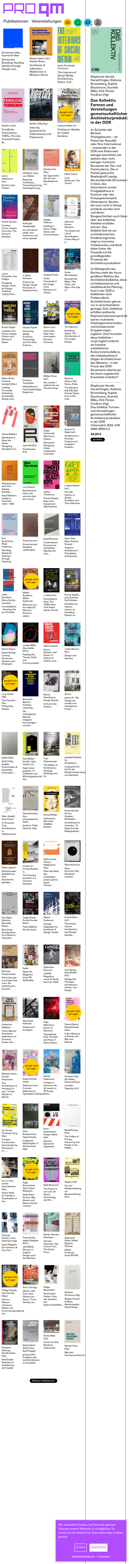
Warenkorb (88, 23)
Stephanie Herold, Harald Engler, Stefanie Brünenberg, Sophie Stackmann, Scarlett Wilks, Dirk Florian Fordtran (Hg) (106, 85)
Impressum (104, 1556)
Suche (78, 23)
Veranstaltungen (47, 21)
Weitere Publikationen (43, 1380)
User (98, 23)
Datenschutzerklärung (83, 1556)
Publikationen (15, 21)
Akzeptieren (98, 1547)
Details (80, 1547)
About (68, 23)
